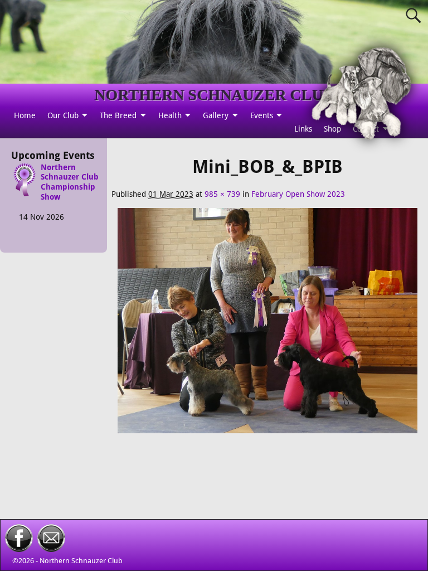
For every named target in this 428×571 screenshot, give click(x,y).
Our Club (63, 115)
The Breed (118, 115)
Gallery (215, 115)
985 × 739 (222, 194)
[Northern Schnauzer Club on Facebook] (19, 549)
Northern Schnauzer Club (81, 561)
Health (170, 115)
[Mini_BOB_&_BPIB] (267, 326)
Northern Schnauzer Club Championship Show (70, 182)
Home (25, 115)
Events (261, 115)
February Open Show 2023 (298, 194)
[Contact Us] (51, 549)
